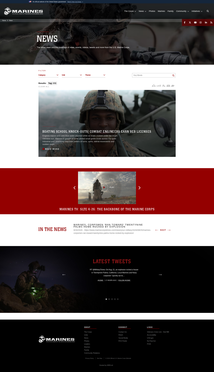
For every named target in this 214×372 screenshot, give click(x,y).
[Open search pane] (207, 11)
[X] (190, 22)
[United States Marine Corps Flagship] (23, 11)
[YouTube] (195, 22)
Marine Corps (56, 339)
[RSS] (211, 22)
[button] (75, 2)
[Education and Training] (158, 86)
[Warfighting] (173, 86)
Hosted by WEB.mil (106, 365)
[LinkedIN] (206, 22)
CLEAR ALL (43, 86)
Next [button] (163, 230)
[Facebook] (184, 22)
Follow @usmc (124, 280)
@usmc (100, 280)
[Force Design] (154, 86)
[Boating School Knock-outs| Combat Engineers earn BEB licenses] (107, 123)
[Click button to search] (173, 75)
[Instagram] (200, 22)
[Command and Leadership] (168, 86)
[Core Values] (163, 86)
